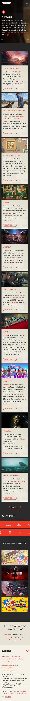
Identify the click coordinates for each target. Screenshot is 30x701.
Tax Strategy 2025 (7, 668)
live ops (6, 35)
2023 (16, 693)
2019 (25, 691)
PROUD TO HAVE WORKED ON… (15, 543)
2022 (12, 693)
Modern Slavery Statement (10, 665)
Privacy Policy (6, 656)
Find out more (8, 88)
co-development (23, 32)
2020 (3, 693)
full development (12, 32)
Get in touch (7, 634)
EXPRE (8, 697)
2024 (21, 693)
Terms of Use (16, 656)
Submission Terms (7, 659)
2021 (7, 693)
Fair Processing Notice (8, 671)
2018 (21, 691)
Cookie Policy (19, 659)
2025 (25, 693)
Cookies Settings (7, 662)
